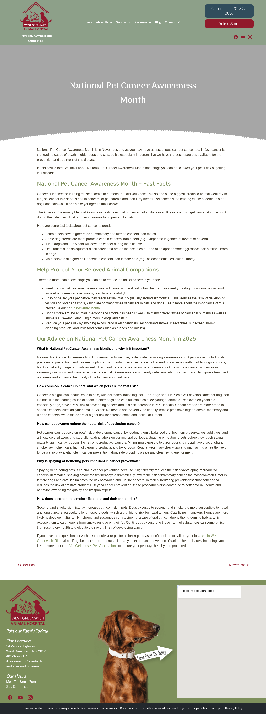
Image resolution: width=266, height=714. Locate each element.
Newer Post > (239, 565)
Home (88, 22)
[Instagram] (250, 37)
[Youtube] (242, 37)
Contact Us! (172, 22)
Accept (216, 708)
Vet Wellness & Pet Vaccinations (93, 546)
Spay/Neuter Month (85, 308)
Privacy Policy (234, 708)
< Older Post (26, 565)
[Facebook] (235, 37)
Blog (158, 22)
